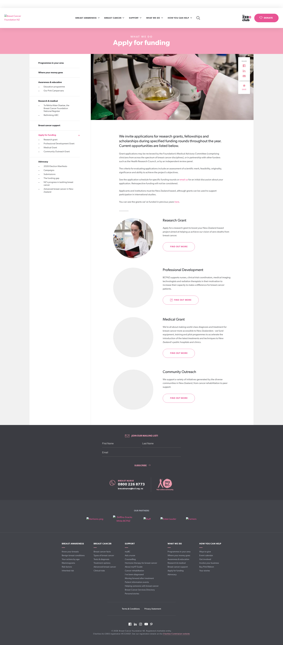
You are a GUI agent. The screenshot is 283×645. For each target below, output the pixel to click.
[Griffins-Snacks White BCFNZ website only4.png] (123, 519)
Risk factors (67, 567)
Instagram (140, 624)
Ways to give (205, 551)
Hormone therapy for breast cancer (141, 563)
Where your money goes (50, 72)
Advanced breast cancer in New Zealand (58, 190)
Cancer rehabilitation (134, 570)
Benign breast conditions (73, 555)
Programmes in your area (51, 63)
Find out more (178, 246)
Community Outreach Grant (57, 151)
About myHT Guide (134, 567)
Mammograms (68, 563)
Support (134, 18)
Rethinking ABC (51, 115)
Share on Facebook (244, 65)
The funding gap (51, 178)
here (177, 202)
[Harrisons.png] (95, 519)
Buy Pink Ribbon (206, 567)
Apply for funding (47, 135)
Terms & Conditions (131, 609)
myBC (127, 551)
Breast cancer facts (102, 551)
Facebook (130, 624)
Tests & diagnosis (101, 559)
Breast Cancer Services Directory (140, 590)
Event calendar (206, 555)
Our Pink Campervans (54, 90)
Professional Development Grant (59, 143)
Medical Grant (50, 147)
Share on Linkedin (244, 70)
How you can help (179, 18)
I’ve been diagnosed (134, 574)
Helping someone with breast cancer (142, 586)
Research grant (50, 139)
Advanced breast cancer (105, 567)
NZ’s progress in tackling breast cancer (58, 184)
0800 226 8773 (131, 484)
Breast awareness (86, 18)
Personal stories (132, 593)
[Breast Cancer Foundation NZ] (16, 18)
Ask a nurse (130, 555)
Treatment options (102, 563)
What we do (153, 18)
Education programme (54, 86)
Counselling (130, 559)
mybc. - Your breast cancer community (164, 485)
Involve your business (209, 563)
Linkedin (135, 624)
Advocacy (43, 161)
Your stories (204, 570)
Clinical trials (99, 570)
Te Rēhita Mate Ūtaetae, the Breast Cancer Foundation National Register (56, 108)
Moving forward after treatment (139, 578)
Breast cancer (113, 18)
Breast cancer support (49, 125)
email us (184, 179)
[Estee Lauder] (168, 519)
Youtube (146, 624)
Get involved (205, 559)
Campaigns (49, 170)
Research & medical (48, 101)
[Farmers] (191, 519)
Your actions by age (71, 559)
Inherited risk (68, 570)
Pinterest (151, 624)
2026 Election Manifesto (55, 166)
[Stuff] (147, 519)
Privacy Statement (152, 609)
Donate (268, 18)
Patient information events (137, 582)
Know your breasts (70, 551)
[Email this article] (244, 76)
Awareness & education (50, 82)
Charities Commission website (176, 634)
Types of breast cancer (104, 555)
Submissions (49, 174)
